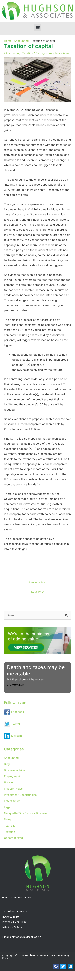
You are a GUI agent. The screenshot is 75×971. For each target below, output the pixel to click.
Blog (7, 764)
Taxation (27, 53)
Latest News (12, 801)
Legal (7, 807)
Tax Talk (9, 825)
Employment (12, 776)
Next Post (37, 592)
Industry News (13, 788)
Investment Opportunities (20, 794)
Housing (9, 782)
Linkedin (16, 735)
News (7, 819)
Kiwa (5, 958)
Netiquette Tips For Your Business (25, 813)
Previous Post (37, 582)
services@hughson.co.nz (25, 936)
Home (5, 897)
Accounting (13, 53)
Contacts (16, 897)
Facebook (17, 711)
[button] (37, 27)
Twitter (15, 723)
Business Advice (14, 770)
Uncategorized (13, 837)
